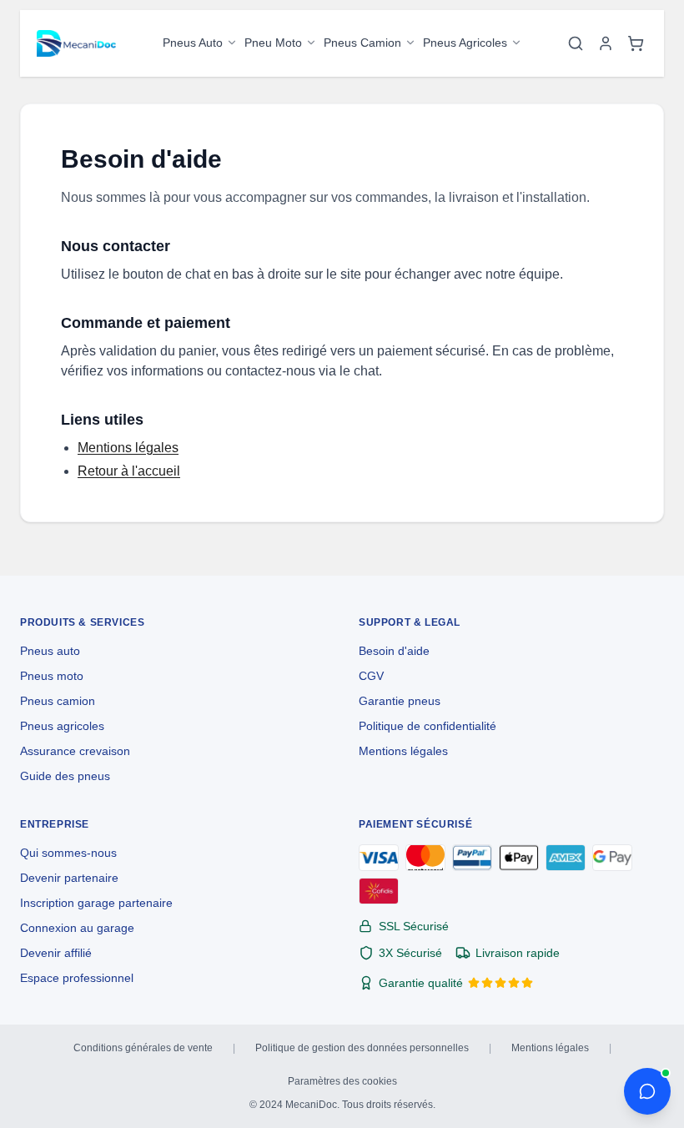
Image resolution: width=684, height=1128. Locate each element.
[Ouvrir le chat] (647, 1091)
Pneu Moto (273, 42)
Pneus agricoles (62, 726)
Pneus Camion (362, 42)
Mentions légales (128, 448)
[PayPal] (472, 857)
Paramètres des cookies (342, 1081)
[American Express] (566, 857)
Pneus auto (50, 650)
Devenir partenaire (69, 877)
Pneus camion (57, 701)
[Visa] (379, 857)
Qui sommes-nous (68, 852)
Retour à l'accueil (129, 471)
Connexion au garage (77, 927)
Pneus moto (51, 675)
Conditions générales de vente (143, 1048)
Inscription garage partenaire (96, 902)
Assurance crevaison (75, 751)
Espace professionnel (76, 977)
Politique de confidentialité (427, 726)
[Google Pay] (612, 857)
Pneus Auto (193, 42)
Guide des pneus (65, 776)
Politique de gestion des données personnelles (362, 1048)
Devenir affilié (56, 952)
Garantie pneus (399, 701)
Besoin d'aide (394, 650)
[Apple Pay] (519, 857)
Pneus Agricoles (465, 42)
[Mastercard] (425, 857)
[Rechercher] (575, 43)
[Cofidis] (379, 891)
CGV (371, 675)
